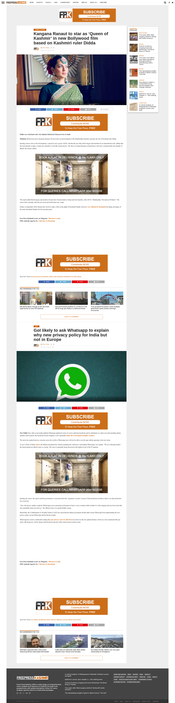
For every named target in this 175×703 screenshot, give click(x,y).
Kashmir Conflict (119, 677)
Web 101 (84, 2)
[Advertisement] (71, 238)
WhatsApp (77, 620)
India (48, 620)
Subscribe (103, 2)
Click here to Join (54, 218)
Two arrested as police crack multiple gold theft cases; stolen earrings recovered (105, 308)
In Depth (39, 2)
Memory (76, 2)
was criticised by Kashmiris (96, 207)
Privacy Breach (56, 620)
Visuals (48, 2)
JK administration (119, 682)
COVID (149, 677)
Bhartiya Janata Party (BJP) (128, 679)
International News (133, 682)
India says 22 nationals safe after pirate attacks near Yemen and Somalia (70, 651)
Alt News (34, 620)
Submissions (136, 701)
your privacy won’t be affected (60, 519)
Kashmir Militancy (132, 677)
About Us (93, 2)
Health (155, 677)
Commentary (65, 2)
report (37, 444)
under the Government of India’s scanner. (80, 435)
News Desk (46, 48)
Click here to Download (47, 221)
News (32, 2)
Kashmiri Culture (70, 276)
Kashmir (135, 674)
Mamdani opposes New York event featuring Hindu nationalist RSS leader (34, 651)
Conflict (147, 674)
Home (116, 701)
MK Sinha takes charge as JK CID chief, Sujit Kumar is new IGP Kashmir (34, 308)
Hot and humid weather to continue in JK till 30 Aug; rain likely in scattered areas (71, 308)
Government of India (145, 679)
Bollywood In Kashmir (39, 276)
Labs (55, 2)
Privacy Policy (146, 701)
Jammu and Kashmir (56, 276)
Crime (115, 679)
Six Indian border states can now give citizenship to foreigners (105, 651)
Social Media (67, 620)
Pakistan (142, 677)
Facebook (42, 620)
